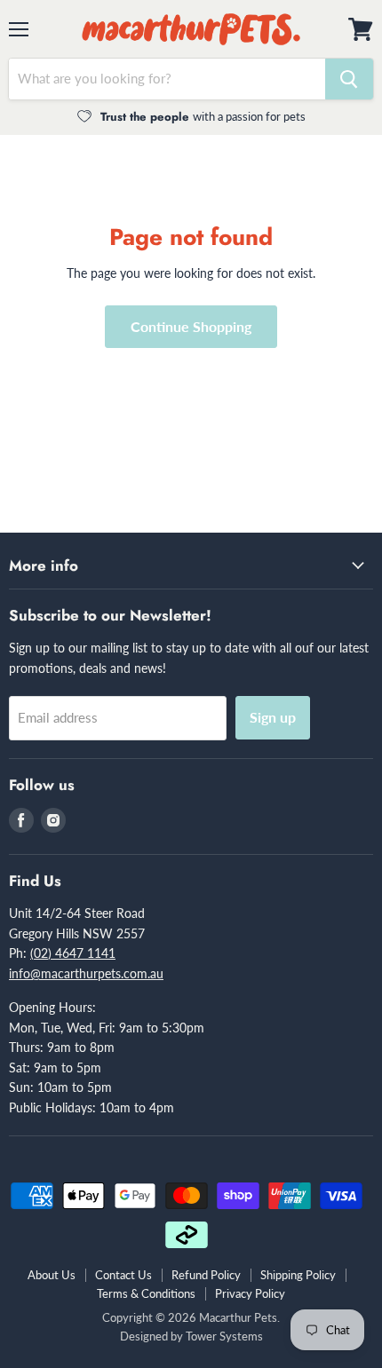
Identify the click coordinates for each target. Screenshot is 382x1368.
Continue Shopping (191, 326)
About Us (52, 1275)
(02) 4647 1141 (72, 953)
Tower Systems (224, 1336)
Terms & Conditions (146, 1293)
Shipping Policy (298, 1275)
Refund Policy (206, 1275)
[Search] (349, 79)
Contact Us (123, 1275)
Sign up (273, 716)
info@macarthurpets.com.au (86, 973)
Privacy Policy (250, 1293)
